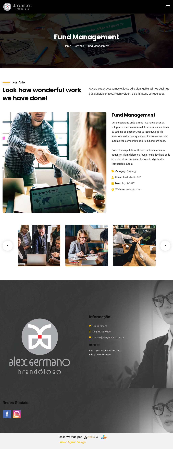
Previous (8, 246)
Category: (120, 171)
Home (67, 46)
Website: (120, 189)
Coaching (76, 259)
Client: (118, 177)
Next (165, 246)
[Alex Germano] (18, 6)
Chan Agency (129, 254)
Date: (118, 183)
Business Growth (77, 253)
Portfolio (79, 46)
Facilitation (30, 259)
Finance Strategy (30, 253)
